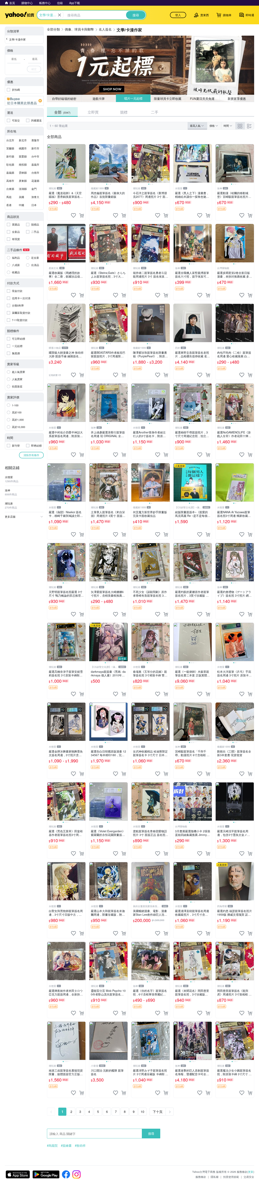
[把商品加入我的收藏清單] (73, 215)
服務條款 (200, 1177)
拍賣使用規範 (231, 1177)
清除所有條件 (31, 455)
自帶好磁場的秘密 (64, 98)
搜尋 (151, 1133)
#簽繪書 (66, 1145)
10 (142, 1111)
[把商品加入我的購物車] (81, 215)
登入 (178, 15)
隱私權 (215, 1177)
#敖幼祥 (80, 1145)
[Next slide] (83, 163)
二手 (154, 112)
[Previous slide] (49, 163)
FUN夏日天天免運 (202, 98)
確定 (34, 69)
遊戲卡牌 (98, 98)
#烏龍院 (52, 1145)
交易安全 (249, 1177)
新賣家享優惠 (237, 98)
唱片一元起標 (133, 98)
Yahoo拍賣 (19, 15)
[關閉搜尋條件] (59, 15)
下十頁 (157, 1111)
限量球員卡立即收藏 (168, 98)
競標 (123, 112)
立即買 (93, 112)
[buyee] (24, 101)
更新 (250, 1172)
